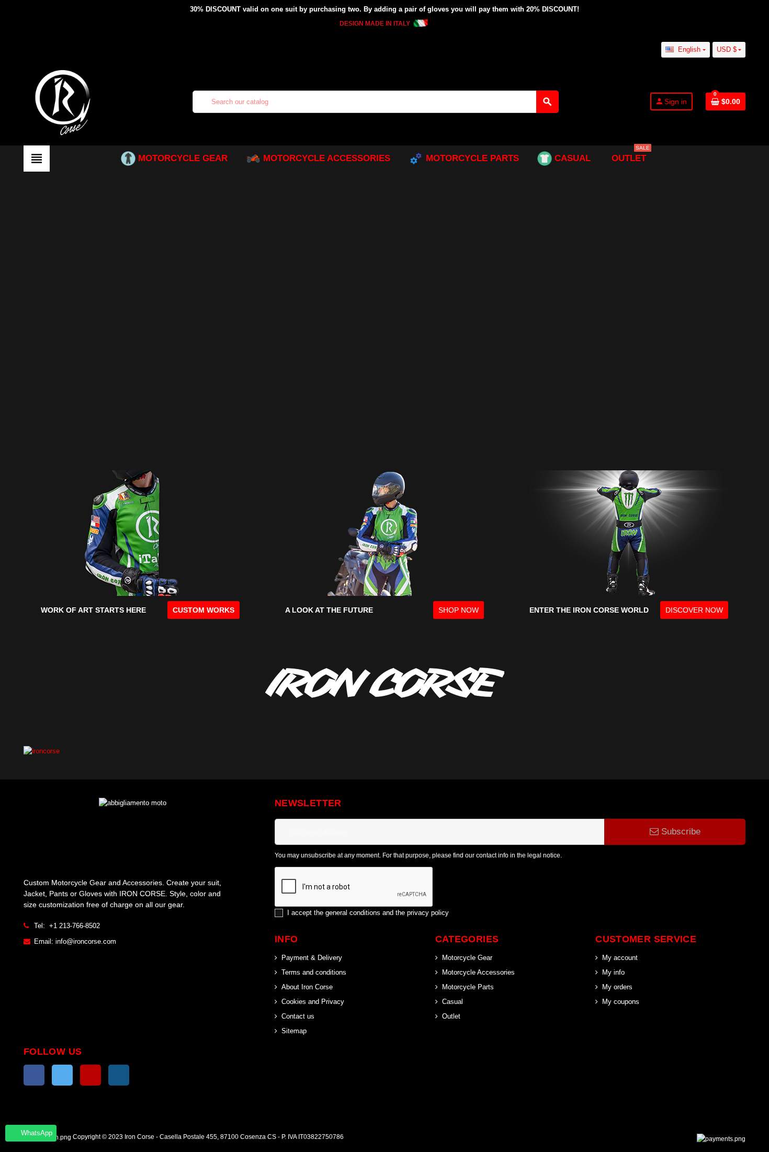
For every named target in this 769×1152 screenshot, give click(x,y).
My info (613, 972)
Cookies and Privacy (312, 1002)
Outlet (451, 1016)
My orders (617, 987)
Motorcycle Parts (468, 987)
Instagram (118, 1075)
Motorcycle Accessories (478, 972)
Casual (452, 1002)
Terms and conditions (313, 972)
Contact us (297, 1016)
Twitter (62, 1075)
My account (620, 958)
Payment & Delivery (311, 958)
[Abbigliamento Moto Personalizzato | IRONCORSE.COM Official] (63, 101)
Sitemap (294, 1031)
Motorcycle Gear (467, 958)
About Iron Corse (307, 987)
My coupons (620, 1002)
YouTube (90, 1075)
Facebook (34, 1075)
